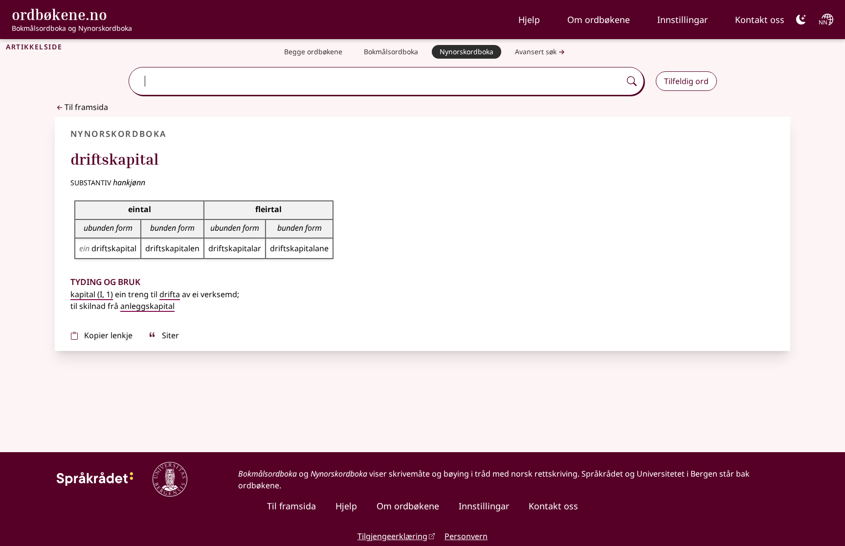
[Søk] (632, 81)
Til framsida (86, 107)
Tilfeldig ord (686, 81)
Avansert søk (535, 51)
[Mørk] (801, 19)
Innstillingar (682, 19)
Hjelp (529, 19)
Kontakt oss (759, 19)
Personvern (466, 536)
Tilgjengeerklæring (392, 536)
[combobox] (376, 81)
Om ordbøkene (598, 19)
